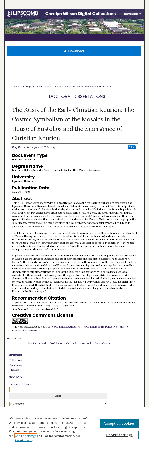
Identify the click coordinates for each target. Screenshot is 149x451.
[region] (74, 429)
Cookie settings (25, 436)
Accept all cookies (119, 423)
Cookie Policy (24, 440)
